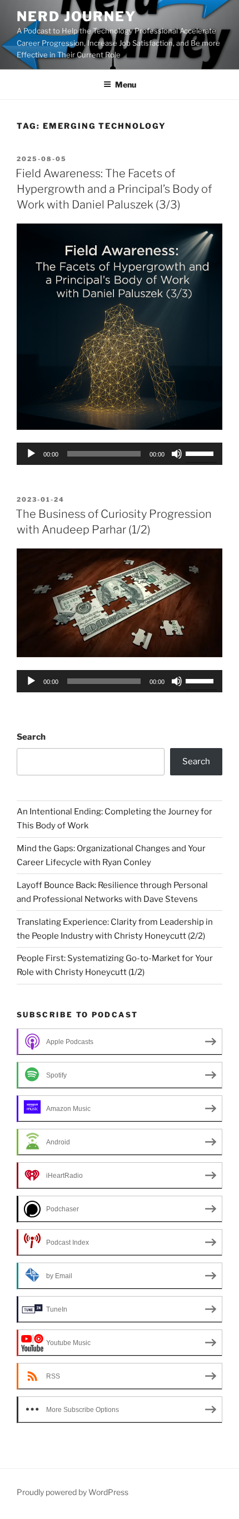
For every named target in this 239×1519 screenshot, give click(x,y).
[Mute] (176, 453)
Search (31, 737)
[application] (119, 454)
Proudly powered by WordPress (72, 1492)
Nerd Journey (76, 16)
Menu (125, 84)
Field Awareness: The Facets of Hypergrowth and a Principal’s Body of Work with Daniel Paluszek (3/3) (114, 189)
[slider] (201, 453)
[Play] (31, 453)
